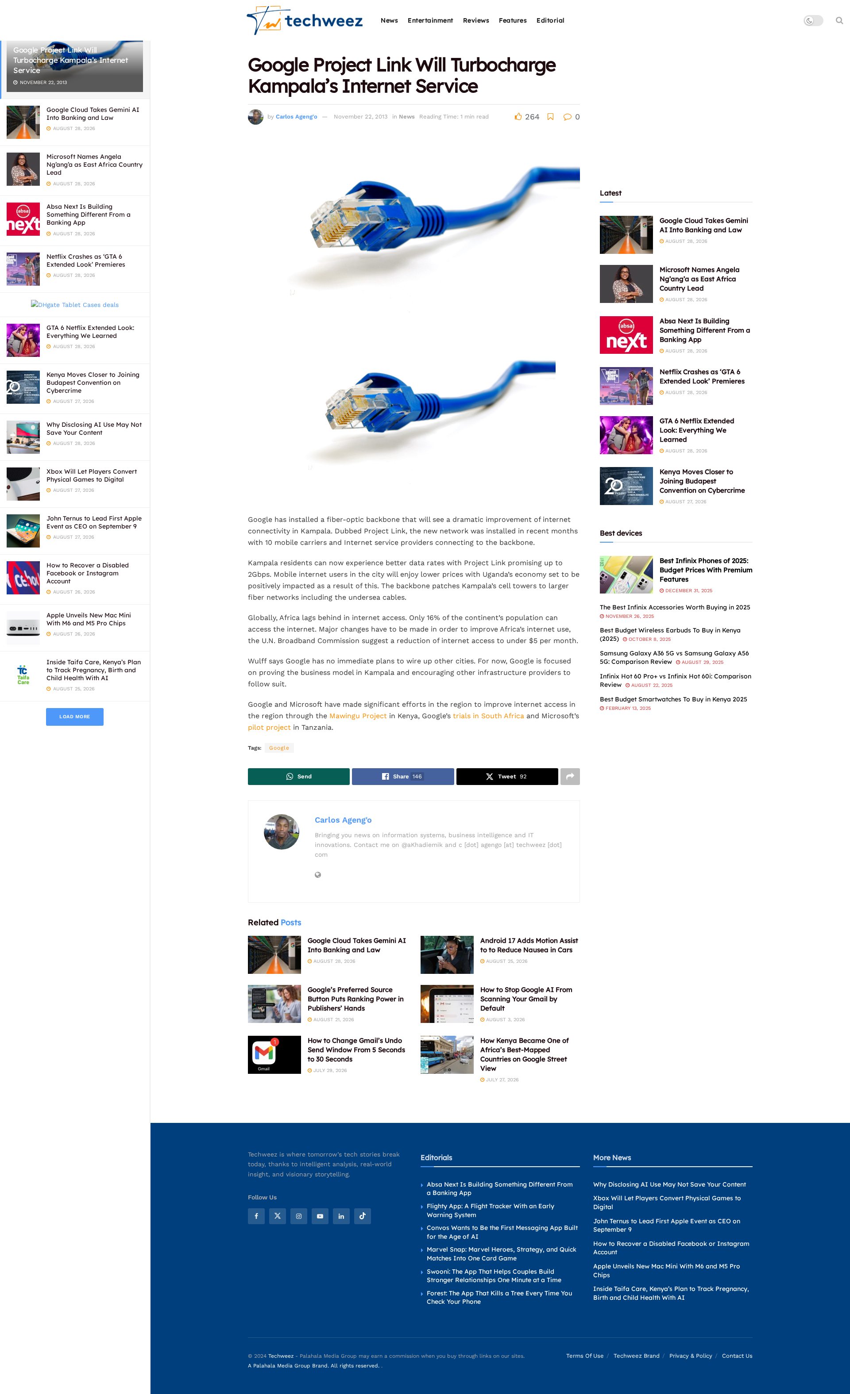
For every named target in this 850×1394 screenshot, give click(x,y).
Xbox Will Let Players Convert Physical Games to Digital (91, 475)
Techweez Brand (637, 1355)
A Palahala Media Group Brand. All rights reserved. (314, 1366)
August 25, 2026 (506, 961)
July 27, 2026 (501, 1080)
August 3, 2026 (504, 1020)
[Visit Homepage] (305, 20)
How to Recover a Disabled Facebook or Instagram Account (87, 573)
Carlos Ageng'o (296, 116)
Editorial (551, 20)
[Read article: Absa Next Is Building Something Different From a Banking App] (626, 335)
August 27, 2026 (685, 502)
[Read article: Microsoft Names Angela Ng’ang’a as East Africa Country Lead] (626, 284)
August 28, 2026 (333, 961)
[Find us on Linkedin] (341, 1216)
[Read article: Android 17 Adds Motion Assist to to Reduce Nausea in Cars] (447, 955)
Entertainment (430, 20)
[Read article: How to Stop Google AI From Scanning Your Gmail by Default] (447, 1004)
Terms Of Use (585, 1355)
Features (513, 20)
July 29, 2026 (329, 1070)
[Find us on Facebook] (256, 1216)
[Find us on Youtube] (320, 1216)
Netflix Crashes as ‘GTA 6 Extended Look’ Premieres (85, 260)
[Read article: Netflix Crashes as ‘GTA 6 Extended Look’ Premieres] (626, 386)
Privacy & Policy (690, 1355)
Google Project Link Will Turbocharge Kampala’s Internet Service (70, 60)
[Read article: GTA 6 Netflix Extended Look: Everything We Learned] (626, 435)
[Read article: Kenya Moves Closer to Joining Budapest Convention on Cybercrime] (626, 486)
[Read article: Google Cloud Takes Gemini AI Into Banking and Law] (274, 955)
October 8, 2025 (649, 639)
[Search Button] (839, 20)
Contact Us (737, 1355)
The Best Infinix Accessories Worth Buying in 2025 (675, 607)
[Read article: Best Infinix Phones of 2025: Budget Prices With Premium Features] (626, 575)
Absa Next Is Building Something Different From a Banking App (88, 214)
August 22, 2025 (651, 685)
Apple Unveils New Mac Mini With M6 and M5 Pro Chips (88, 619)
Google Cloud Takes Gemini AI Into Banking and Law (92, 114)
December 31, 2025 (688, 591)
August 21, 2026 (333, 1020)
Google (279, 748)
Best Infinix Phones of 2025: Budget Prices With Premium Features (706, 569)
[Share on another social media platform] (570, 776)
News (389, 20)
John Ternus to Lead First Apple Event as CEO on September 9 (94, 522)
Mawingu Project (358, 716)
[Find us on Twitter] (277, 1216)
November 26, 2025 (629, 616)
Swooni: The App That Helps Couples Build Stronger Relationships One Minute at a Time (494, 1276)
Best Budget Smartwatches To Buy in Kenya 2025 (673, 699)
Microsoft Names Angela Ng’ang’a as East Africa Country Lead (94, 164)
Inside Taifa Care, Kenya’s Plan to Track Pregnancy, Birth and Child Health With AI (93, 670)
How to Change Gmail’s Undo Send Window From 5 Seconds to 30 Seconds (356, 1049)
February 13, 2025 (627, 708)
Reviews (476, 20)
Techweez (281, 1356)
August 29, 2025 (701, 662)
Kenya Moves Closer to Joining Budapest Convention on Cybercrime (92, 382)
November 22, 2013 (361, 116)
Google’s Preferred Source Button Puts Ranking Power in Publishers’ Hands (356, 998)
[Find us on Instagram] (298, 1216)
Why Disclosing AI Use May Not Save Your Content (94, 429)
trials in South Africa (488, 716)
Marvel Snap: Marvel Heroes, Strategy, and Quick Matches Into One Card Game (501, 1253)
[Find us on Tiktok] (362, 1216)
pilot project (269, 727)
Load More (74, 717)
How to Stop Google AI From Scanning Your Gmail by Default (526, 998)
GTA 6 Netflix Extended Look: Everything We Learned (90, 332)
